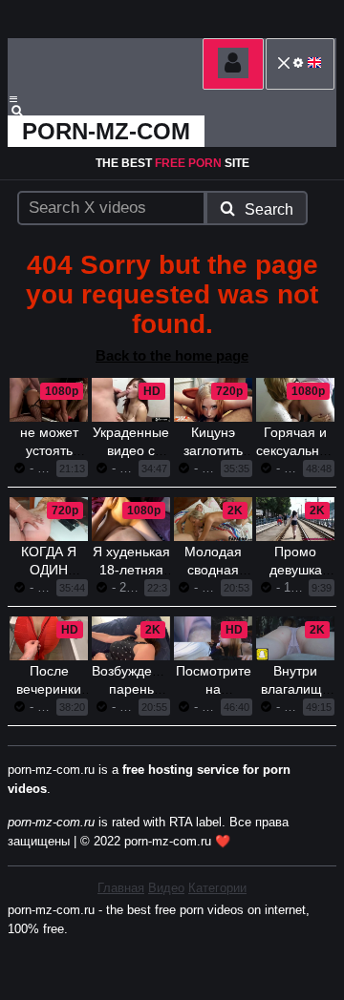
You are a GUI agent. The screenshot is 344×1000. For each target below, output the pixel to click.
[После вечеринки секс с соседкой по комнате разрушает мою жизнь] (49, 638)
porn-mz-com (106, 131)
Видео (166, 888)
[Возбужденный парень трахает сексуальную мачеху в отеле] (131, 638)
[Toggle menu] (13, 99)
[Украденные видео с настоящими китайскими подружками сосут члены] (131, 400)
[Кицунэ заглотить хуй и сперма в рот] (213, 400)
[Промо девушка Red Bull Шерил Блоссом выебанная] (295, 519)
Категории (217, 888)
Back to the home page (172, 355)
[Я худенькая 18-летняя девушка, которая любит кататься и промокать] (131, 519)
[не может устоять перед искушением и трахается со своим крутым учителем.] (49, 400)
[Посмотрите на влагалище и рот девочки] (213, 638)
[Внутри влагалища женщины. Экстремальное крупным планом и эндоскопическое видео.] (295, 638)
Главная (120, 888)
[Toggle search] (25, 110)
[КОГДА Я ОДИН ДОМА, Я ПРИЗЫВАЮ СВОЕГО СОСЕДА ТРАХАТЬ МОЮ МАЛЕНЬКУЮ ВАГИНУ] (49, 519)
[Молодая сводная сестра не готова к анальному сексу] (213, 519)
